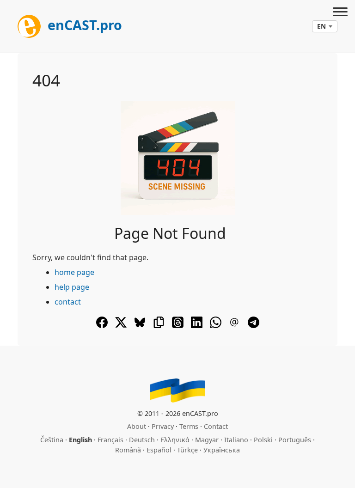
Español (159, 449)
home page (74, 272)
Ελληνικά (175, 439)
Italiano (236, 439)
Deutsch (142, 439)
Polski (263, 439)
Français (110, 439)
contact (68, 302)
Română (128, 449)
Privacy (163, 426)
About (136, 426)
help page (72, 287)
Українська (221, 449)
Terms (188, 426)
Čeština (51, 439)
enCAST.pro (83, 25)
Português (294, 439)
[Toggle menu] (340, 12)
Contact (216, 426)
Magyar (207, 439)
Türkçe (187, 449)
